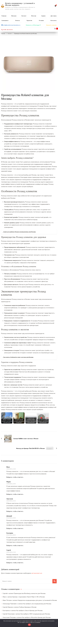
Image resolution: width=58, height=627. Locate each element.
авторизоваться (36, 573)
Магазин (13, 16)
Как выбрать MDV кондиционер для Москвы (35, 614)
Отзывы (41, 20)
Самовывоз (5, 20)
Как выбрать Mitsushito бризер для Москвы (36, 617)
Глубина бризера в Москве (27, 607)
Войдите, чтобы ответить (14, 477)
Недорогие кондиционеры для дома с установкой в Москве (37, 600)
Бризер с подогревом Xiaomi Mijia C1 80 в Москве (28, 597)
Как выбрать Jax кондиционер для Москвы (37, 604)
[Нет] (56, 623)
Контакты (53, 20)
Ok (29, 624)
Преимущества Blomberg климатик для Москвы (30, 593)
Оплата (17, 20)
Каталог (24, 16)
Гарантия (29, 20)
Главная (4, 16)
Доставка (53, 16)
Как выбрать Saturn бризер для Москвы (29, 610)
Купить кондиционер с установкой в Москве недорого (20, 4)
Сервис (43, 16)
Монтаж (33, 16)
